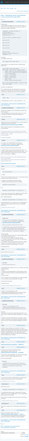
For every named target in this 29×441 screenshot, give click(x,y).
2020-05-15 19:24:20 (21, 166)
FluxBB (26, 436)
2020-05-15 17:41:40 (21, 140)
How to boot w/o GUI (13, 103)
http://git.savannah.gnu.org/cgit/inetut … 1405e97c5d (12, 344)
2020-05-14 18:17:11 (21, 94)
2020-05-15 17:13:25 (21, 107)
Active (21, 11)
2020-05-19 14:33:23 (21, 288)
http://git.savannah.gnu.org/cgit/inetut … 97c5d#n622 (12, 352)
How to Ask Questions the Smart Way (8, 163)
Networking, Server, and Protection (16, 15)
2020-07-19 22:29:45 (21, 375)
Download (26, 2)
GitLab (14, 2)
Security (18, 2)
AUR (22, 2)
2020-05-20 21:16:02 (21, 300)
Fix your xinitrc (7, 105)
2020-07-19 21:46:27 (21, 347)
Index (2, 8)
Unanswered (25, 11)
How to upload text (4, 103)
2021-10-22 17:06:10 (21, 384)
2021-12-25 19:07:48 (21, 410)
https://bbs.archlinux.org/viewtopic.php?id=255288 (11, 124)
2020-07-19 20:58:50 (21, 341)
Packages (7, 2)
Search (8, 8)
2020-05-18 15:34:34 (21, 214)
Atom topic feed (25, 434)
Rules (5, 8)
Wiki (11, 2)
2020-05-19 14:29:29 (21, 259)
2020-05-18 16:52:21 (21, 249)
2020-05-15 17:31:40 (21, 119)
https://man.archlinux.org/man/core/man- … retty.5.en (12, 414)
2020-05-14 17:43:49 (21, 21)
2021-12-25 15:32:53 (21, 403)
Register (11, 8)
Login (15, 8)
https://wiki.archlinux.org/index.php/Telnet (10, 145)
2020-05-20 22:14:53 (21, 325)
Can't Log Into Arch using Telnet (11, 17)
